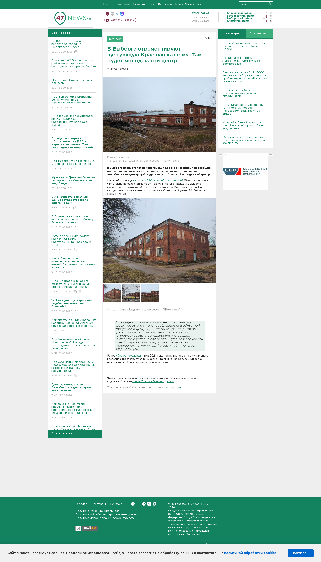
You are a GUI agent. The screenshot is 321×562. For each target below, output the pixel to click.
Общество (164, 4)
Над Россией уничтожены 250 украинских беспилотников (73, 165)
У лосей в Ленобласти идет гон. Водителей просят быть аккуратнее (243, 125)
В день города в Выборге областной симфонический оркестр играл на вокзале (70, 286)
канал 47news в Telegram (148, 381)
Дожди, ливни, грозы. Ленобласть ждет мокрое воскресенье (241, 61)
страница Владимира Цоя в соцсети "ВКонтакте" (148, 310)
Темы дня (232, 33)
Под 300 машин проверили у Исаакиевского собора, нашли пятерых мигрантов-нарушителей (73, 369)
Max (154, 504)
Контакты (99, 504)
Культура (115, 39)
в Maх (170, 381)
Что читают (259, 33)
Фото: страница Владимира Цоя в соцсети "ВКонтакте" (143, 161)
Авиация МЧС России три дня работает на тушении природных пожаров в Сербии (73, 65)
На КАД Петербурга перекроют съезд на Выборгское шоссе (66, 46)
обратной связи (174, 387)
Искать (270, 3)
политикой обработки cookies (250, 553)
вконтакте (112, 14)
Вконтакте (144, 504)
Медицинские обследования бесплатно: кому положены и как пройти (244, 140)
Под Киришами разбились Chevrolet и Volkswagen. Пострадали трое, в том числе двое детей (73, 346)
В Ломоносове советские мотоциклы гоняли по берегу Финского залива (72, 221)
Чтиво (178, 4)
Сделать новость (122, 20)
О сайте (81, 504)
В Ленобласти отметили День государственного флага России (244, 46)
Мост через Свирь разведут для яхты (71, 84)
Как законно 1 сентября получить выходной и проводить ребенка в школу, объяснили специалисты (72, 411)
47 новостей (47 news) (185, 504)
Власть (108, 4)
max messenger (122, 14)
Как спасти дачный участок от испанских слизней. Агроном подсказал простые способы (73, 325)
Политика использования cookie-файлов (104, 518)
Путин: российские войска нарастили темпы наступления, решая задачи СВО (71, 243)
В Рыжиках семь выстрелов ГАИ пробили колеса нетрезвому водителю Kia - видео (243, 109)
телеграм (117, 14)
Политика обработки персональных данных (107, 514)
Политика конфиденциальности (98, 511)
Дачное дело (194, 4)
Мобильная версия (107, 14)
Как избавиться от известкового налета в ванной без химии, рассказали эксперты (73, 265)
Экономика (123, 4)
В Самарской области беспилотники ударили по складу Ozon (241, 93)
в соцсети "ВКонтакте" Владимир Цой (158, 180)
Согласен (300, 553)
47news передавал (128, 356)
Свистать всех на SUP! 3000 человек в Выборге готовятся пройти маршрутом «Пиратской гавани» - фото (246, 77)
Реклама (116, 504)
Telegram (149, 504)
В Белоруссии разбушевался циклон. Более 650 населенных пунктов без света (72, 123)
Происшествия (144, 4)
